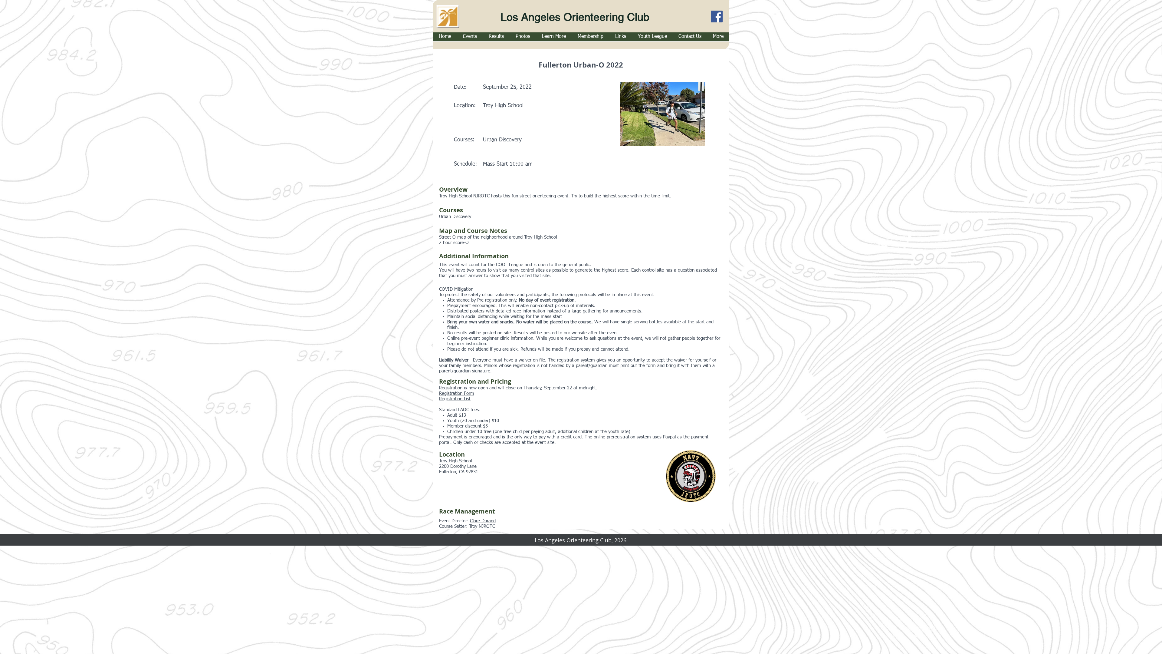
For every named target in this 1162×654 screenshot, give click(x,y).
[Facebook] (717, 16)
